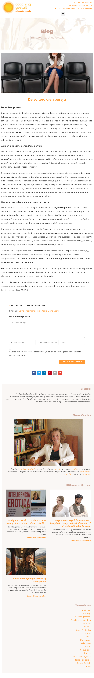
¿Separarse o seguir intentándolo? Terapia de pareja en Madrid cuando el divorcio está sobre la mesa (70, 523)
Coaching (86, 613)
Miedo (88, 633)
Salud (88, 646)
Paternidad (85, 640)
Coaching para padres (81, 620)
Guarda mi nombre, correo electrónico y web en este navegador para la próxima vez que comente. (46, 353)
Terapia (87, 653)
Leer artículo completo (36, 538)
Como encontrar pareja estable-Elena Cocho (39, 311)
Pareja (88, 637)
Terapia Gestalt (84, 663)
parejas (58, 469)
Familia (87, 627)
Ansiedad (86, 610)
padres (75, 469)
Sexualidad (85, 650)
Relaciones (86, 643)
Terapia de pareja (83, 660)
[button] (63, 14)
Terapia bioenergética (81, 656)
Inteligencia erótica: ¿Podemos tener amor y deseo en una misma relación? (26, 522)
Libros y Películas (83, 630)
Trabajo (87, 666)
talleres (86, 474)
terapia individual (26, 469)
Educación (86, 623)
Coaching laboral (83, 617)
